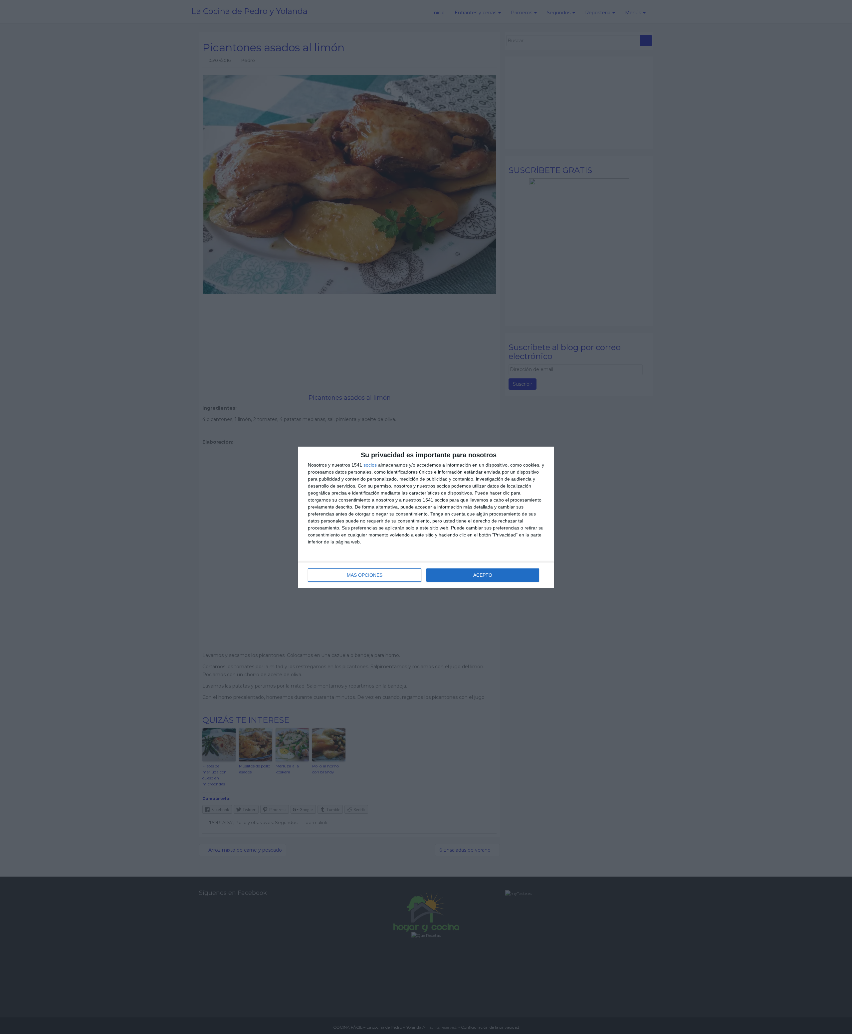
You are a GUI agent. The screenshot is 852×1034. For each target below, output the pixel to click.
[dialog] (426, 517)
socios (370, 465)
